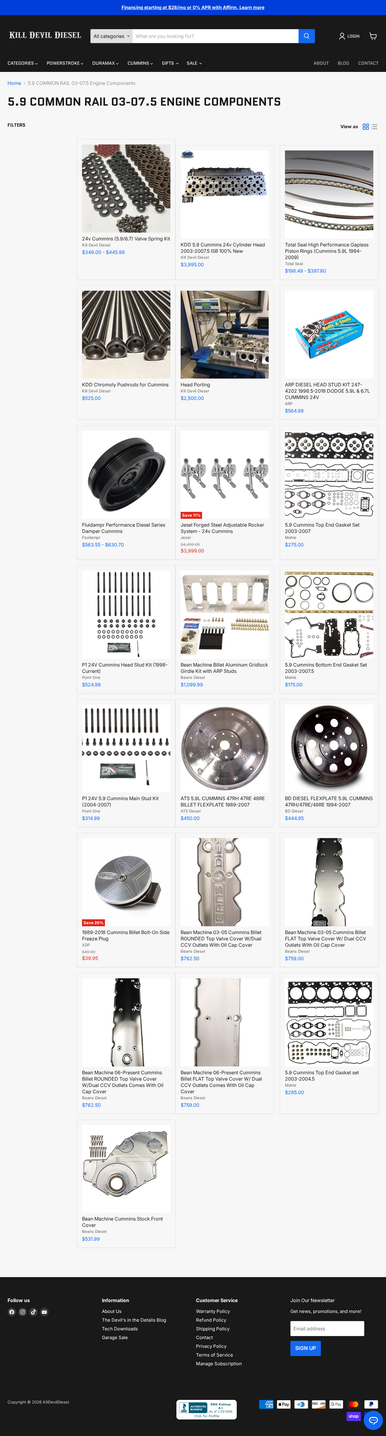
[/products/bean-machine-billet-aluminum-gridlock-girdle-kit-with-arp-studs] (225, 615)
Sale (192, 63)
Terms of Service (214, 1355)
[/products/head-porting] (225, 335)
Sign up (305, 1348)
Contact (368, 63)
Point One (91, 677)
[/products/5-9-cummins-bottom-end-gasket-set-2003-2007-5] (329, 615)
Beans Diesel (193, 677)
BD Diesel (294, 811)
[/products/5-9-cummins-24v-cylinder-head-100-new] (225, 194)
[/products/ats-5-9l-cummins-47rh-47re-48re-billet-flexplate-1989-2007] (225, 748)
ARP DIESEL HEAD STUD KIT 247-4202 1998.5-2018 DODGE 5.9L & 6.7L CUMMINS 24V (327, 391)
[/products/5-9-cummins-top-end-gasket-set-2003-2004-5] (329, 1022)
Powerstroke (64, 63)
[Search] (307, 36)
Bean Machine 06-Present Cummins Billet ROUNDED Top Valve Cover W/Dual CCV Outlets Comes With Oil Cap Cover (122, 1081)
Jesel (186, 537)
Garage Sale (115, 1337)
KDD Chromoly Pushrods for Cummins (125, 385)
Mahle (290, 537)
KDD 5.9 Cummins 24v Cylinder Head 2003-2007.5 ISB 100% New (223, 248)
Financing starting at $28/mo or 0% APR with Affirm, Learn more (193, 7)
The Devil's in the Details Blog (134, 1320)
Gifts (168, 63)
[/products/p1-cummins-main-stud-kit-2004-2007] (126, 748)
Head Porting (195, 385)
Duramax (104, 63)
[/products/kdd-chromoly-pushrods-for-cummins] (126, 335)
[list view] (374, 126)
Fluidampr (91, 537)
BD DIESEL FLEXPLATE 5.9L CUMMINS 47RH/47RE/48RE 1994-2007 (329, 801)
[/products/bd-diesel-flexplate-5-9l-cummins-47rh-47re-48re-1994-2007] (329, 748)
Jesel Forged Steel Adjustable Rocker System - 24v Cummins (222, 528)
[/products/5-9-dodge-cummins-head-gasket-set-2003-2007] (329, 475)
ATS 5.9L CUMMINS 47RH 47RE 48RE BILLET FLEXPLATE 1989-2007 (223, 801)
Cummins (139, 63)
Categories (21, 63)
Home (14, 83)
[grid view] (366, 126)
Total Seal (294, 263)
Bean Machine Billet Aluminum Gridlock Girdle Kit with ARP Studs (224, 668)
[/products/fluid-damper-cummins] (126, 475)
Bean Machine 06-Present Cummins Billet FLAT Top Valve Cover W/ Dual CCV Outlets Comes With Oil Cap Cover (221, 1081)
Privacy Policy (211, 1346)
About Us (112, 1311)
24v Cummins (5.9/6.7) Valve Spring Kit (126, 239)
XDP (86, 944)
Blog (343, 63)
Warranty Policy (213, 1311)
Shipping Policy (212, 1329)
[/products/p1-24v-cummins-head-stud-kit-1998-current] (126, 615)
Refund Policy (211, 1320)
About (321, 63)
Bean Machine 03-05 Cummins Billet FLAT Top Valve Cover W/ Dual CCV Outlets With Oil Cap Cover (325, 938)
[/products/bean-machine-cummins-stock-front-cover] (126, 1169)
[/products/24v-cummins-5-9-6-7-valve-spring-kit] (126, 188)
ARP (289, 403)
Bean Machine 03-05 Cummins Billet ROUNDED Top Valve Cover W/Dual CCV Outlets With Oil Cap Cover (221, 938)
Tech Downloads (120, 1329)
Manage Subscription (219, 1363)
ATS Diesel (191, 811)
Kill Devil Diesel (96, 245)
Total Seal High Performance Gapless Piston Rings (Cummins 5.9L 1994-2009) (327, 251)
